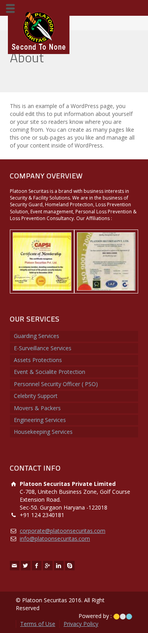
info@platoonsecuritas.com (55, 538)
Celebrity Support (36, 396)
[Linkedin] (59, 565)
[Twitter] (25, 565)
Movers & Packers (37, 408)
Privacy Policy (81, 623)
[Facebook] (36, 565)
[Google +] (47, 565)
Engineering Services (40, 420)
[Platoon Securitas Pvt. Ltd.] (39, 30)
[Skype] (70, 565)
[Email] (14, 565)
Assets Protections (38, 360)
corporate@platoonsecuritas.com (62, 530)
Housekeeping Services (43, 431)
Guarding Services (36, 336)
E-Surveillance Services (42, 348)
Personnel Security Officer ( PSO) (56, 384)
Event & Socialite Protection (49, 371)
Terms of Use (37, 623)
